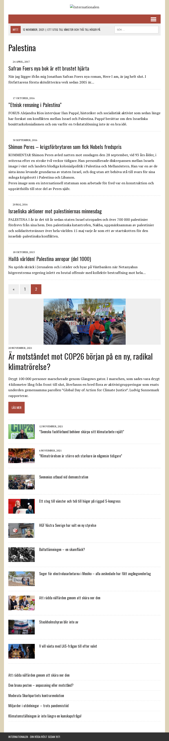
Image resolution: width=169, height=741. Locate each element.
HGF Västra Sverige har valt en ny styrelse (67, 525)
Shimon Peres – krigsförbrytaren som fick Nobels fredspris (64, 146)
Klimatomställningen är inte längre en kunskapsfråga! (44, 716)
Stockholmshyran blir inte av (58, 622)
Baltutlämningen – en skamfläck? (62, 549)
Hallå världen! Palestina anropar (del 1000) (49, 259)
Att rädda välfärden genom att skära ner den (69, 597)
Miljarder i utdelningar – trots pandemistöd (38, 705)
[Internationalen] (84, 7)
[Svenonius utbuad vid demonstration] (21, 486)
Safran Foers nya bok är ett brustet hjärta (48, 68)
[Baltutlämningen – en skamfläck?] (21, 558)
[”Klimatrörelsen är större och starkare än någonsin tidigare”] (21, 460)
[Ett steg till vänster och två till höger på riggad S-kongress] (21, 510)
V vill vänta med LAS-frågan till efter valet (68, 646)
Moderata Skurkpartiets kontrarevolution (36, 695)
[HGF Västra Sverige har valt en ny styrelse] (21, 534)
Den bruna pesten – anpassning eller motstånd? (40, 685)
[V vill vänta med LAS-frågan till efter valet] (21, 655)
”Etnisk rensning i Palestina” (35, 105)
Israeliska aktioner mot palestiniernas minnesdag (55, 211)
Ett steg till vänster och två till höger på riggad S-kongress (80, 501)
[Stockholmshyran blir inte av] (21, 631)
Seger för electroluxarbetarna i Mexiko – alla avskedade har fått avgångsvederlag (95, 573)
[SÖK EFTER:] (136, 29)
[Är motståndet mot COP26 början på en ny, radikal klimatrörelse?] (85, 341)
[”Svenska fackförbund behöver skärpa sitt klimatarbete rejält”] (21, 435)
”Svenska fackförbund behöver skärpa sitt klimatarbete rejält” (81, 431)
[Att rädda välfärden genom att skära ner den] (21, 607)
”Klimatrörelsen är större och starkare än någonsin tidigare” (80, 455)
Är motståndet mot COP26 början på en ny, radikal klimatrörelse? (80, 361)
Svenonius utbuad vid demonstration (63, 477)
